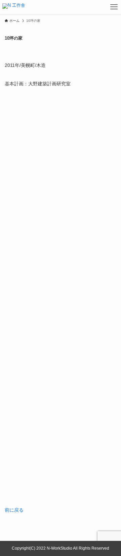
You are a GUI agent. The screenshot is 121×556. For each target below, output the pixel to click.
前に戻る (14, 510)
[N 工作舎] (13, 7)
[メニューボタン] (114, 7)
